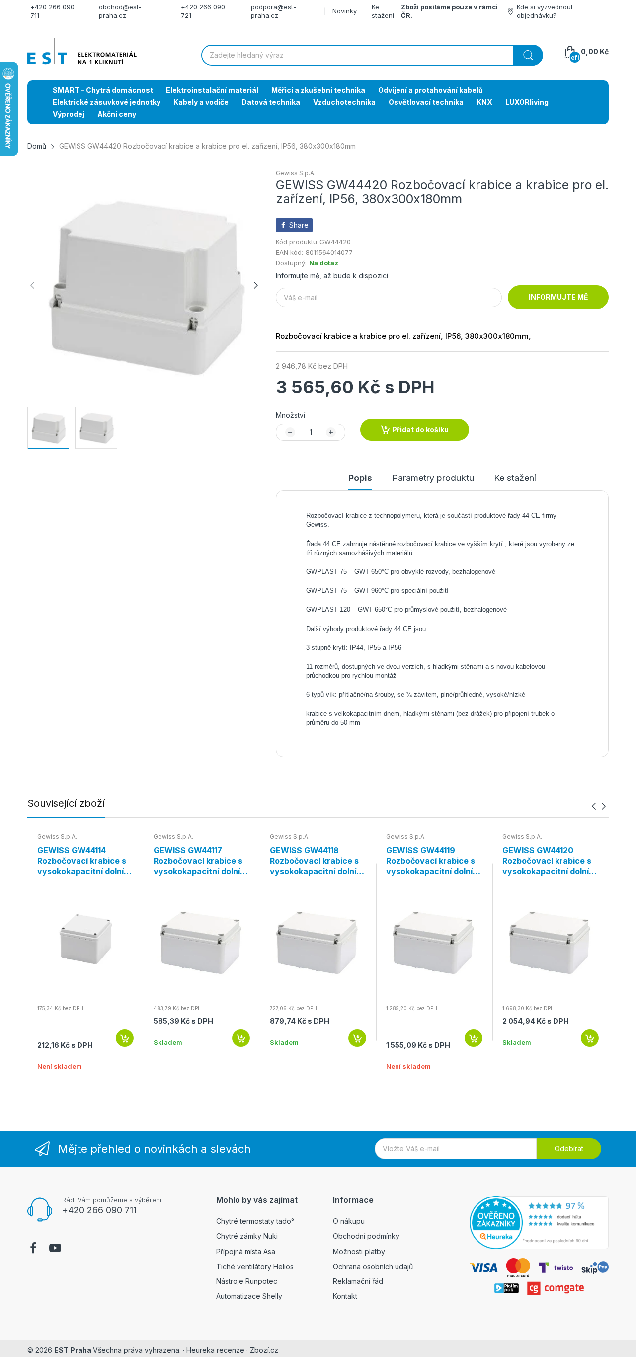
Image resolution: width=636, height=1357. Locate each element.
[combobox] (372, 55)
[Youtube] (55, 1249)
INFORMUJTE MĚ (558, 297)
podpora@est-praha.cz (273, 11)
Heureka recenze (215, 1350)
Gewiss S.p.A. (296, 173)
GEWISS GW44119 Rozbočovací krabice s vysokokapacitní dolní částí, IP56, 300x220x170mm (430, 860)
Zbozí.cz (264, 1350)
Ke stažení (383, 11)
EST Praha (72, 1350)
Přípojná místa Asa (245, 1251)
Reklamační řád (358, 1281)
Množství (290, 415)
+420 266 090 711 (99, 1210)
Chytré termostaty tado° (255, 1221)
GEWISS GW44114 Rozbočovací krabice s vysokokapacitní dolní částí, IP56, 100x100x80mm (81, 860)
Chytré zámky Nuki (247, 1236)
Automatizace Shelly (249, 1296)
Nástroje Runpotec (246, 1281)
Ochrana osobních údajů (373, 1266)
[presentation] (594, 807)
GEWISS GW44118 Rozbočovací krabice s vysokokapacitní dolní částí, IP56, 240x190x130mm (314, 860)
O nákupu (349, 1221)
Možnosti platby (359, 1251)
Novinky (344, 11)
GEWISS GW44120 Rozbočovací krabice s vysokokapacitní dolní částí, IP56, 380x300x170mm (546, 860)
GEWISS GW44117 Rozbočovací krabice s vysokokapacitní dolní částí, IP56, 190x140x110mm (198, 860)
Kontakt (345, 1296)
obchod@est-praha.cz (120, 11)
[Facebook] (33, 1249)
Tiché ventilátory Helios (255, 1266)
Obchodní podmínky (366, 1236)
